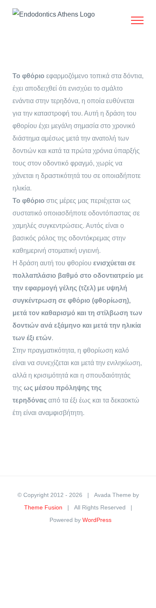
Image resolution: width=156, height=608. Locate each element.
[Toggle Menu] (137, 20)
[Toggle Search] (108, 20)
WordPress (96, 520)
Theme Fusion (43, 507)
